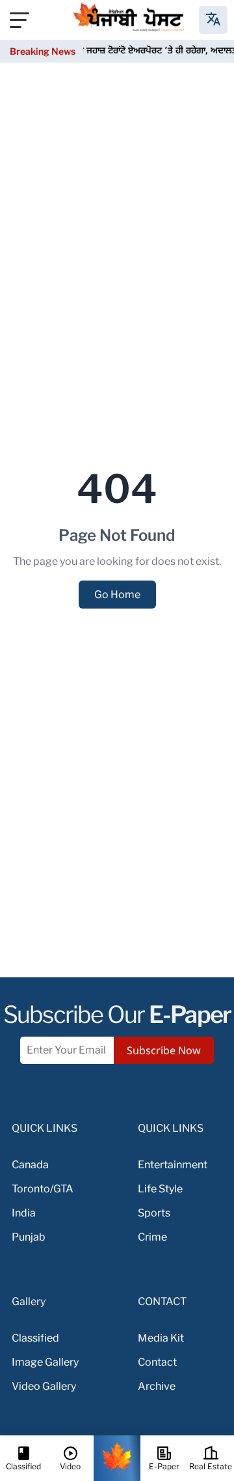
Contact (157, 1362)
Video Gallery (44, 1386)
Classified (35, 1338)
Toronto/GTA (42, 1189)
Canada (30, 1164)
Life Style (160, 1189)
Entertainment (172, 1164)
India (24, 1213)
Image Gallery (45, 1362)
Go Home (117, 594)
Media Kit (161, 1338)
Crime (152, 1237)
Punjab (29, 1237)
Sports (154, 1213)
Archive (157, 1386)
